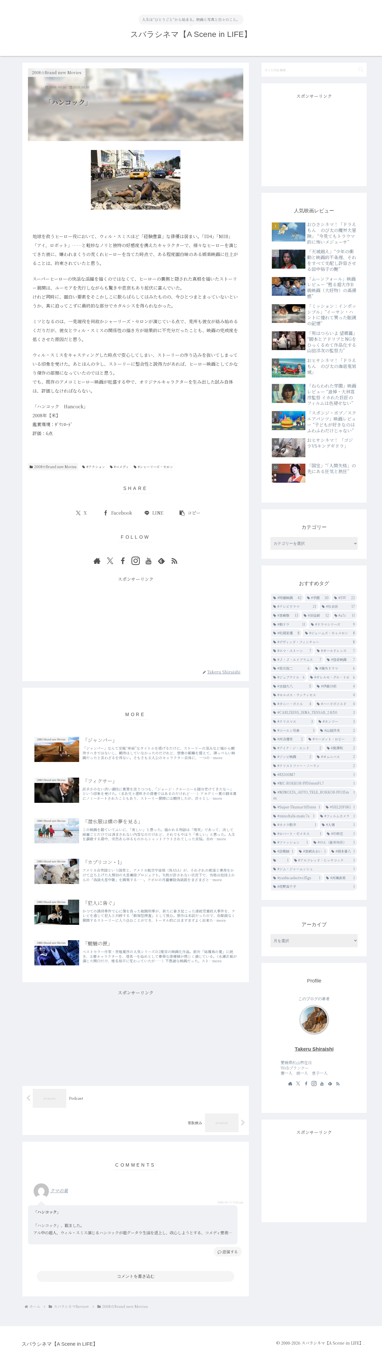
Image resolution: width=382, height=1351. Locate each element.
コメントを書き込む (136, 1276)
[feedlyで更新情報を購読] (161, 560)
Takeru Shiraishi (314, 1049)
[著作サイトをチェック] (97, 560)
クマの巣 (59, 1190)
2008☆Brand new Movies (55, 466)
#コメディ (121, 466)
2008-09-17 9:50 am (230, 1202)
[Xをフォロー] (109, 560)
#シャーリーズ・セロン (155, 466)
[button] (190, 513)
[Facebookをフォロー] (122, 560)
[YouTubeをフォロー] (148, 560)
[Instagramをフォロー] (135, 560)
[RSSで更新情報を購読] (174, 560)
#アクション (95, 466)
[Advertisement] (135, 622)
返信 (226, 1251)
